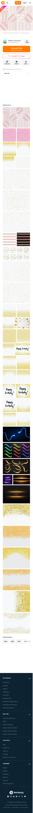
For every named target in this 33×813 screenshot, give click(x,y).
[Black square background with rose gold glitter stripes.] (9, 280)
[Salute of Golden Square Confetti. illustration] (10, 189)
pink (19, 778)
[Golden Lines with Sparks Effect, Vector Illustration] (16, 631)
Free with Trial (16, 49)
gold (12, 778)
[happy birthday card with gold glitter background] (10, 418)
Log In (24, 3)
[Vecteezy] (3, 3)
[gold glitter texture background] (9, 162)
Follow (27, 42)
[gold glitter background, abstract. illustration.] (16, 651)
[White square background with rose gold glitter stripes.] (9, 266)
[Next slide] (26, 778)
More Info (6, 72)
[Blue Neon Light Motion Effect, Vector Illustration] (16, 560)
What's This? (19, 69)
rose (5, 778)
